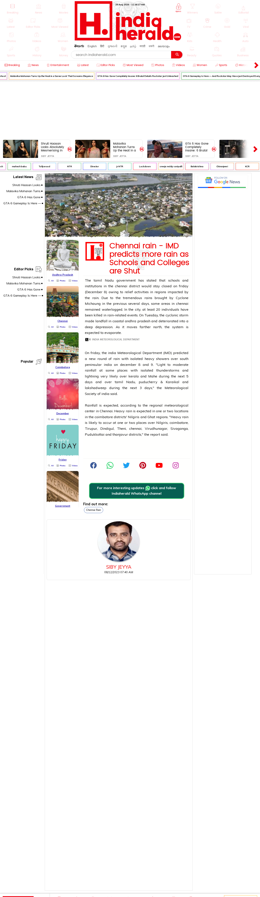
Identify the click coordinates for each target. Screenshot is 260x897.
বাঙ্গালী (151, 46)
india (112, 353)
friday (183, 286)
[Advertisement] (130, 109)
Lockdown (140, 166)
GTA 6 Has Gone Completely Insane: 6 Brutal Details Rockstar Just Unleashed (133, 76)
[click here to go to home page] (128, 39)
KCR (243, 166)
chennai (121, 286)
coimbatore (104, 417)
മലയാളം (164, 46)
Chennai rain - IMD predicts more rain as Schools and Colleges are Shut (149, 258)
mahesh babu (14, 166)
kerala (133, 376)
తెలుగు (79, 47)
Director (90, 166)
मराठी (142, 46)
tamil (98, 280)
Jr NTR (115, 166)
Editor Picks (23, 270)
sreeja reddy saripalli (166, 166)
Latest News (23, 177)
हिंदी (102, 46)
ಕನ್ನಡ (124, 46)
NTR (65, 166)
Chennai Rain (93, 510)
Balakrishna (192, 166)
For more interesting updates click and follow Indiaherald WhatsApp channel (136, 491)
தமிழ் (133, 46)
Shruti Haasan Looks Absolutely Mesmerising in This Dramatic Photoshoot (52, 147)
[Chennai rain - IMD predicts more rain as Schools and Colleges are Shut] (118, 236)
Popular (27, 362)
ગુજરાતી (112, 46)
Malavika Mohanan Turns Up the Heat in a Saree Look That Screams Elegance (47, 76)
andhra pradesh (137, 321)
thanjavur (120, 434)
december (128, 364)
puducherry (148, 382)
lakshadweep (95, 388)
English (92, 46)
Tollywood (40, 166)
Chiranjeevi (217, 166)
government (126, 280)
